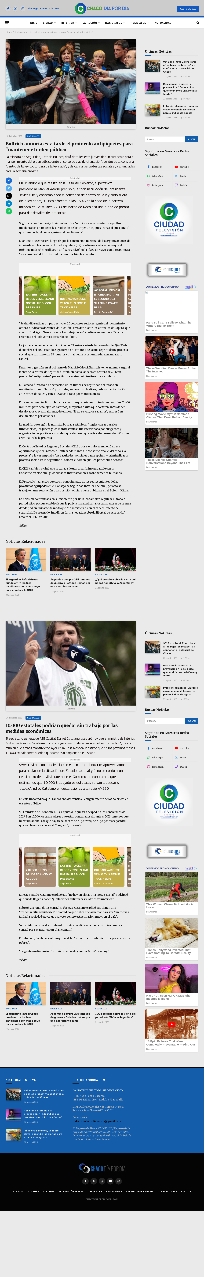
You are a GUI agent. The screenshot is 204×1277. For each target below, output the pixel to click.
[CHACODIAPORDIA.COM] (102, 8)
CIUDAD (48, 22)
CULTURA (33, 1191)
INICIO (33, 22)
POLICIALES (138, 22)
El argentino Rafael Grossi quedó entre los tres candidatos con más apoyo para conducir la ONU (23, 585)
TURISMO (48, 1191)
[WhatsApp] (9, 211)
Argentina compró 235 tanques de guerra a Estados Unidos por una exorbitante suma (70, 583)
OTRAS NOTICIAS (167, 1191)
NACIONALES (113, 22)
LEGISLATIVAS (114, 1191)
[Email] (9, 196)
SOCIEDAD (18, 1191)
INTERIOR (67, 22)
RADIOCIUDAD (188, 8)
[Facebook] (9, 180)
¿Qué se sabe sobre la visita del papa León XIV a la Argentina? (115, 581)
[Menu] (7, 22)
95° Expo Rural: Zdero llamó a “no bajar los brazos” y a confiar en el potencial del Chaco (180, 66)
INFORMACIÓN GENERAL (71, 1191)
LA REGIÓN (90, 22)
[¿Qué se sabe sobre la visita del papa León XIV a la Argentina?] (115, 559)
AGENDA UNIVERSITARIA (139, 1191)
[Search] (197, 22)
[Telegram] (9, 203)
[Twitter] (9, 188)
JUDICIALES (95, 1191)
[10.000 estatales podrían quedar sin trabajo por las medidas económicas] (71, 663)
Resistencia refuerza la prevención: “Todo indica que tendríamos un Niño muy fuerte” (180, 88)
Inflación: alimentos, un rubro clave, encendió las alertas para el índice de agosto (180, 109)
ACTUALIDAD (163, 22)
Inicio (8, 32)
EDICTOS (186, 1191)
